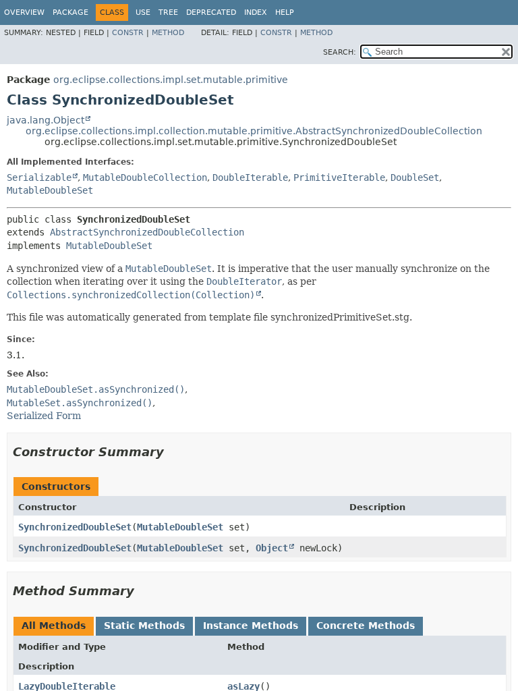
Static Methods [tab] (144, 625)
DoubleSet (415, 177)
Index (255, 12)
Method (168, 32)
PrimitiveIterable (339, 177)
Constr (128, 32)
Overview (24, 12)
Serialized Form (44, 415)
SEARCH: (339, 52)
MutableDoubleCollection (145, 177)
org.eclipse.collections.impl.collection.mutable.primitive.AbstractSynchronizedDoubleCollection (254, 131)
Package (70, 12)
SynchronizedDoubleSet (75, 527)
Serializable (39, 177)
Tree (168, 12)
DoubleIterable (250, 177)
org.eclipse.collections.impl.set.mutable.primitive (170, 79)
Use (143, 12)
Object (272, 548)
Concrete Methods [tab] (365, 625)
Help (284, 12)
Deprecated (211, 12)
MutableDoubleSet (50, 190)
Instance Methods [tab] (250, 625)
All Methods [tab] (54, 625)
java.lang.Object (45, 120)
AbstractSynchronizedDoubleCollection (147, 232)
